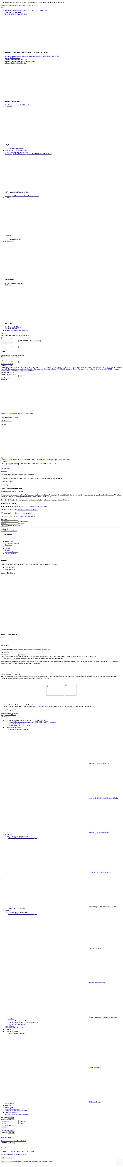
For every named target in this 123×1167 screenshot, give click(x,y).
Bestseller (4, 1141)
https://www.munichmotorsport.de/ (26, 516)
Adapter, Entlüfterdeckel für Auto (99, 763)
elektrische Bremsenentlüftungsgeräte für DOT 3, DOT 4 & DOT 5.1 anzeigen (32, 722)
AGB (6, 546)
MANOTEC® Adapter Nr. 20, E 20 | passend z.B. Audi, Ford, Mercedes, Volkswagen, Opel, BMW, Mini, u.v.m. (35, 459)
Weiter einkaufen (6, 1158)
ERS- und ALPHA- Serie (16, 724)
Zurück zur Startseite (7, 364)
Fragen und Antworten (11, 329)
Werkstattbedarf (90, 369)
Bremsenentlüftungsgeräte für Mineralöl (19, 369)
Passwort (21, 523)
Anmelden (4, 525)
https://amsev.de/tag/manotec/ (38, 506)
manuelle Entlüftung (95, 948)
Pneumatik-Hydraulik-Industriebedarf (22, 371)
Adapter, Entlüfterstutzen (12, 58)
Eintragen (4, 481)
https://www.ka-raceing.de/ (23, 513)
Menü (2, 7)
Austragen (10, 481)
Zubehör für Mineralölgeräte (17, 1024)
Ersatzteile (8, 197)
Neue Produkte (21, 1141)
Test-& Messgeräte (95, 1067)
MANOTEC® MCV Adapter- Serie (100, 872)
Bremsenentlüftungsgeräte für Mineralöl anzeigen (23, 1022)
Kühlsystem (8, 285)
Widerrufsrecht (9, 541)
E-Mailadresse (23, 521)
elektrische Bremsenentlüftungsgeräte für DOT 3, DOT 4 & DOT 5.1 (26, 10)
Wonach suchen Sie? (25, 341)
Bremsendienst (9, 241)
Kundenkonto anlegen (7, 1130)
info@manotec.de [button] (10, 569)
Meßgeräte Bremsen (95, 1102)
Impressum (8, 548)
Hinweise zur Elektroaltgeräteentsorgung (17, 330)
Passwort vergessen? (14, 525)
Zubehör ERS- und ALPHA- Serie (19, 725)
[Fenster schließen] (1, 1156)
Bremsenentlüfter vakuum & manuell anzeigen (22, 914)
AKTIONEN (107, 369)
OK (21, 376)
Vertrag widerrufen (10, 553)
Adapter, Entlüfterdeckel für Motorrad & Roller (103, 798)
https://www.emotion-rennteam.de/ (27, 510)
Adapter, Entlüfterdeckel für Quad (99, 832)
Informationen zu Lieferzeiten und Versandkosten (42, 706)
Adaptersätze (8, 106)
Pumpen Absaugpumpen (12, 1109)
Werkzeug (99, 369)
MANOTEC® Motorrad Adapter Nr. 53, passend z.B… (18, 413)
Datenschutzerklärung (13, 661)
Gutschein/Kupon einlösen (9, 374)
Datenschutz (8, 545)
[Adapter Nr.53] (16, 412)
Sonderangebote (12, 1141)
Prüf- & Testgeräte (78, 369)
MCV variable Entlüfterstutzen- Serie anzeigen (22, 838)
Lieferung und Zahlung (12, 543)
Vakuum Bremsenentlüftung (97, 983)
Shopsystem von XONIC (8, 715)
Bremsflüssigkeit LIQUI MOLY (54, 369)
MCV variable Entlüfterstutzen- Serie (16, 150)
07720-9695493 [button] (9, 567)
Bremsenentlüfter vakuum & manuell (18, 912)
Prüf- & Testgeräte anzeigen (16, 1033)
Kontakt (7, 550)
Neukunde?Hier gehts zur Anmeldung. (9, 530)
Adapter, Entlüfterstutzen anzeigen (18, 729)
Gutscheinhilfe (5, 378)
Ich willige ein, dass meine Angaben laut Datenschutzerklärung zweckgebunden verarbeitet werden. (33, 658)
